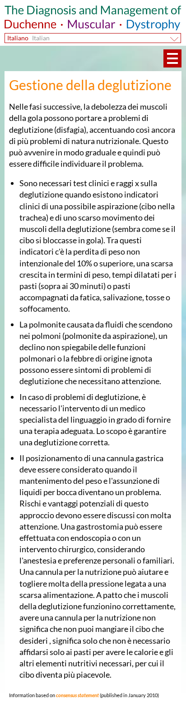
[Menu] (172, 58)
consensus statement (77, 695)
